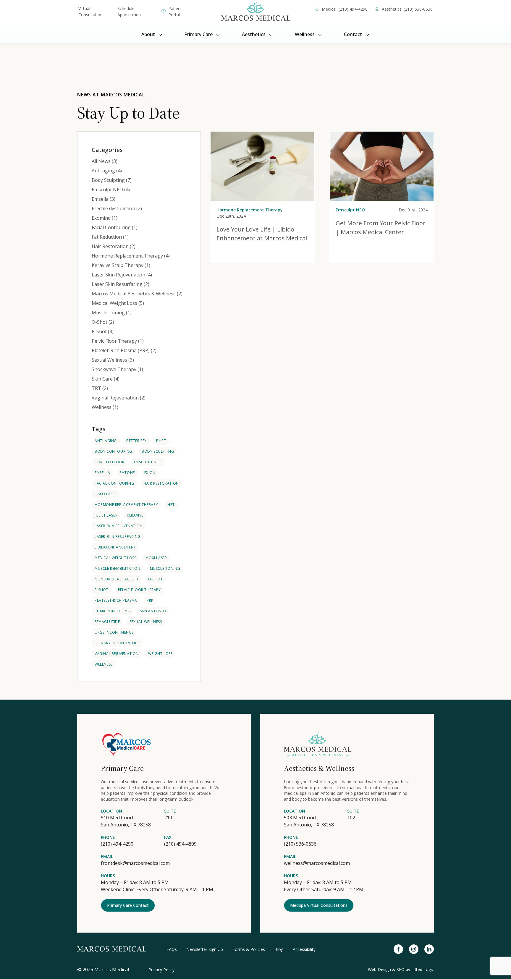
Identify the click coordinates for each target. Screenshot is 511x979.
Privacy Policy (161, 969)
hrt (171, 504)
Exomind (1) (104, 218)
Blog (278, 949)
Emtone (127, 472)
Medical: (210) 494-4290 (345, 9)
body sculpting (158, 451)
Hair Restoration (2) (113, 246)
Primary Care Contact (128, 905)
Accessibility (304, 949)
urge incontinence (114, 632)
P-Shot (102, 589)
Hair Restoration (161, 483)
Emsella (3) (103, 199)
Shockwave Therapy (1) (117, 369)
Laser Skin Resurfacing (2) (120, 284)
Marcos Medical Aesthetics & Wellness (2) (137, 293)
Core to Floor (109, 462)
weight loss (160, 653)
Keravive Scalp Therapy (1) (121, 265)
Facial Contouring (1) (115, 227)
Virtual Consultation (90, 11)
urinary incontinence (117, 642)
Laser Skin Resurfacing (117, 536)
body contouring (113, 451)
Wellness (305, 34)
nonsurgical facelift (117, 579)
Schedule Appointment (129, 11)
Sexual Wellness (146, 621)
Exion (150, 472)
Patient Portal (175, 11)
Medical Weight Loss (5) (118, 303)
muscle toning (165, 568)
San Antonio (153, 611)
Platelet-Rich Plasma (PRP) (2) (124, 350)
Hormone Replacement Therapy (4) (131, 256)
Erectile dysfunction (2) (117, 208)
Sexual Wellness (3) (113, 360)
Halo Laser (106, 493)
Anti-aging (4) (107, 170)
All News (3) (104, 161)
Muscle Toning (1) (112, 312)
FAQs (171, 949)
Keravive (135, 515)
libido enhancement (115, 547)
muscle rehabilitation (117, 568)
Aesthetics (254, 34)
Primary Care (198, 34)
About (148, 34)
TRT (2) (100, 388)
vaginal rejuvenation (117, 653)
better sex (136, 440)
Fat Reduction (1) (110, 237)
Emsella (102, 472)
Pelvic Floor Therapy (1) (118, 341)
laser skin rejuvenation (119, 525)
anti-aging (106, 440)
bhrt (161, 440)
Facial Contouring (114, 483)
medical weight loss (115, 557)
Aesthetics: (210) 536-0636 (407, 9)
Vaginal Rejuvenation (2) (118, 397)
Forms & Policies (248, 949)
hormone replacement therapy (126, 504)
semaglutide (107, 621)
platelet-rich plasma (116, 600)
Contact (353, 34)
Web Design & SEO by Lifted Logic (401, 969)
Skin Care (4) (105, 379)
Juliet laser (106, 515)
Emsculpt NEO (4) (111, 189)
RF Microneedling (112, 611)
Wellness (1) (105, 407)
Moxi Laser (156, 557)
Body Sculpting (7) (112, 180)
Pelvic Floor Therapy (139, 589)
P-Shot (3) (103, 331)
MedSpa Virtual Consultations (318, 905)
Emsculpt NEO (148, 462)
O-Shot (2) (103, 322)
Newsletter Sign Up (204, 949)
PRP (150, 600)
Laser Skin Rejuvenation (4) (122, 274)
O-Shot (155, 579)
